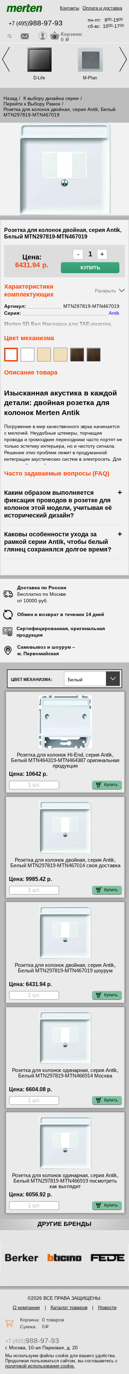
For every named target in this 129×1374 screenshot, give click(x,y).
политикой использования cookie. (40, 1366)
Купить (90, 267)
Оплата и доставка (102, 8)
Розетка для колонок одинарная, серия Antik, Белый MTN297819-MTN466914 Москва (65, 1073)
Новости (107, 1307)
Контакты (69, 8)
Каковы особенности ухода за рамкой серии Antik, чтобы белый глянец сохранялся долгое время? (57, 541)
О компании (26, 1307)
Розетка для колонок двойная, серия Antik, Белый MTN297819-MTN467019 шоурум (65, 967)
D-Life (39, 77)
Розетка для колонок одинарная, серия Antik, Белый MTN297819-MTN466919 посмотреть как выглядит (65, 1181)
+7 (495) (36, 23)
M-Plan (90, 77)
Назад (10, 98)
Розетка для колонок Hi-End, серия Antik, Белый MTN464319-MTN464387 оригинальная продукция (65, 760)
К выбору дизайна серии (51, 98)
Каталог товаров (69, 1307)
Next (123, 59)
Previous (6, 59)
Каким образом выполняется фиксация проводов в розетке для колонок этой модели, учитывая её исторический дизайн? (58, 504)
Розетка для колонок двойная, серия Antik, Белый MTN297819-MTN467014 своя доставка (65, 862)
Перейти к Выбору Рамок (31, 104)
